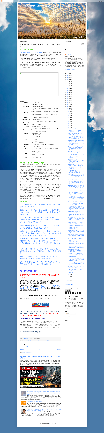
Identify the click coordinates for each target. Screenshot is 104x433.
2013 (68, 100)
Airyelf (50, 423)
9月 (69, 115)
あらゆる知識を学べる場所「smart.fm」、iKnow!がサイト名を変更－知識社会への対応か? (76, 250)
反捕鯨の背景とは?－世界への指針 (34, 401)
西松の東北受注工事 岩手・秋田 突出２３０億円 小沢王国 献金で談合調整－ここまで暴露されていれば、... (76, 166)
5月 (69, 123)
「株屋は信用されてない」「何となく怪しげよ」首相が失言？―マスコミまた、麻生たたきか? (76, 171)
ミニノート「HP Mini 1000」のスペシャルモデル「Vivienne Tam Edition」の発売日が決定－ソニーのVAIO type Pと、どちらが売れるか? (40, 220)
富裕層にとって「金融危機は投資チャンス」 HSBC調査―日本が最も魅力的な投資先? (76, 255)
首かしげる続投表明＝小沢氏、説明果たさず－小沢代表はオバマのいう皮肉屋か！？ (76, 156)
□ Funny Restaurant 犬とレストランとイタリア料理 (46, 6)
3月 (69, 127)
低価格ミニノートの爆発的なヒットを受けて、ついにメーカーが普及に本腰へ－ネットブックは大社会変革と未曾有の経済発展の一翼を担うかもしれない (40, 233)
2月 (69, 274)
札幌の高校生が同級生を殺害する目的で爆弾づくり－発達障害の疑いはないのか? (76, 271)
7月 (69, 119)
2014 (68, 98)
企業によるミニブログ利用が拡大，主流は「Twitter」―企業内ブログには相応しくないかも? (76, 130)
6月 (69, 121)
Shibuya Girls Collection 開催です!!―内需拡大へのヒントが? (76, 239)
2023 (68, 81)
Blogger (62, 423)
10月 (69, 113)
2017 (68, 92)
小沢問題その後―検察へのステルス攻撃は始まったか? (76, 227)
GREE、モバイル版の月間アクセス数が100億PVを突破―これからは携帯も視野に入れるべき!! (76, 259)
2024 (68, 79)
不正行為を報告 (69, 284)
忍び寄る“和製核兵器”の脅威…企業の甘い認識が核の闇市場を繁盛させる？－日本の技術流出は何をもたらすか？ (76, 181)
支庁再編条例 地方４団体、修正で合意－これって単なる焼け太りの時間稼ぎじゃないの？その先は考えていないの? (76, 208)
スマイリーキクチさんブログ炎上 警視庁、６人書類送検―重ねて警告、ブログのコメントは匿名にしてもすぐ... (76, 148)
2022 (68, 83)
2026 (68, 75)
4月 (69, 125)
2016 (68, 94)
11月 (69, 111)
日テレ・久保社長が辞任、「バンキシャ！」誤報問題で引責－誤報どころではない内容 (76, 203)
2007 (68, 280)
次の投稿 (22, 349)
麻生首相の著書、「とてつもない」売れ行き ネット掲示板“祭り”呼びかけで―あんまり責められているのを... (76, 219)
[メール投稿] (31, 338)
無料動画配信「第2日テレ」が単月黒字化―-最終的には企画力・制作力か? (76, 235)
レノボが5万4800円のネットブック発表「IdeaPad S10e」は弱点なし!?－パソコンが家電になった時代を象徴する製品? (40, 251)
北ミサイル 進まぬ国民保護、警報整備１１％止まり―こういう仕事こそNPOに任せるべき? (76, 137)
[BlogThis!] (35, 338)
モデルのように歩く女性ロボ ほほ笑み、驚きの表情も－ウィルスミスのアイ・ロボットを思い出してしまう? (76, 192)
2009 (68, 108)
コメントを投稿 (24, 346)
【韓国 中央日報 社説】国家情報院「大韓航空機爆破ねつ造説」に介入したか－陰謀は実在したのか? (76, 224)
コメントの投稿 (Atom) (27, 352)
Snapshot (67, 301)
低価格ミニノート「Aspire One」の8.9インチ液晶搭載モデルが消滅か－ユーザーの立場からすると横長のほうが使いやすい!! (40, 212)
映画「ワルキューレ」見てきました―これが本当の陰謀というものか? (76, 152)
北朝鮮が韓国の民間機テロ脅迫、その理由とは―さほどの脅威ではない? (76, 243)
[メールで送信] (33, 338)
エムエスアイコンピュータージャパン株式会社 (32, 52)
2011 (68, 104)
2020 (68, 86)
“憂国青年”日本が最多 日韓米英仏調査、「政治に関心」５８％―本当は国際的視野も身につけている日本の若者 (76, 142)
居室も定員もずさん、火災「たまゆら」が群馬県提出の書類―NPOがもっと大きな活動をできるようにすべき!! (76, 176)
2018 (68, 90)
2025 (68, 77)
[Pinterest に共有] (39, 338)
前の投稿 (59, 349)
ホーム (40, 349)
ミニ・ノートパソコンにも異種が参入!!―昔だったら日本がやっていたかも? (76, 263)
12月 (69, 109)
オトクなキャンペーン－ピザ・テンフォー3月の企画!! (76, 267)
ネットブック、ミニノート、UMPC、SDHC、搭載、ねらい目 (36, 340)
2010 (68, 106)
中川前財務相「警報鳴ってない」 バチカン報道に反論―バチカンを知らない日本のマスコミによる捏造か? (76, 213)
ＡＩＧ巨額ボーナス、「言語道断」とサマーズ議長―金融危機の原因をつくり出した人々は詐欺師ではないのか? (76, 198)
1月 (69, 276)
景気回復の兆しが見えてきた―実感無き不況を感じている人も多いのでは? (76, 231)
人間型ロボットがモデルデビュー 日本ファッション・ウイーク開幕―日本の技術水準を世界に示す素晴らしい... (76, 161)
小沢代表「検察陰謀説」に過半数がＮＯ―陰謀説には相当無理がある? (76, 247)
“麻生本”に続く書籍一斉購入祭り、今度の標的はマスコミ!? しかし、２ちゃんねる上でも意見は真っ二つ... (76, 187)
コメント (69, 316)
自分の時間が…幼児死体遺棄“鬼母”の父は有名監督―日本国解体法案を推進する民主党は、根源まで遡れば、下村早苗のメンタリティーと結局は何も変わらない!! (43, 393)
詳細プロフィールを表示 (70, 69)
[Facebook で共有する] (37, 338)
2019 (68, 88)
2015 (68, 96)
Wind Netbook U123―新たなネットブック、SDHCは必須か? (76, 134)
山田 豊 (69, 54)
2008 (68, 278)
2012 (68, 102)
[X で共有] (36, 338)
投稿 (68, 313)
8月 (69, 117)
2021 (68, 85)
